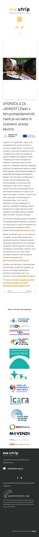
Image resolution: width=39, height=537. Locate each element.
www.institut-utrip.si (25, 276)
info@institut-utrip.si (15, 469)
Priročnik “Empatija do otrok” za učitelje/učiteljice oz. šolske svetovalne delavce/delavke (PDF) (18, 283)
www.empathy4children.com (22, 230)
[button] (19, 19)
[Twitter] (21, 478)
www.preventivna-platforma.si (15, 260)
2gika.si (34, 531)
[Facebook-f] (17, 478)
